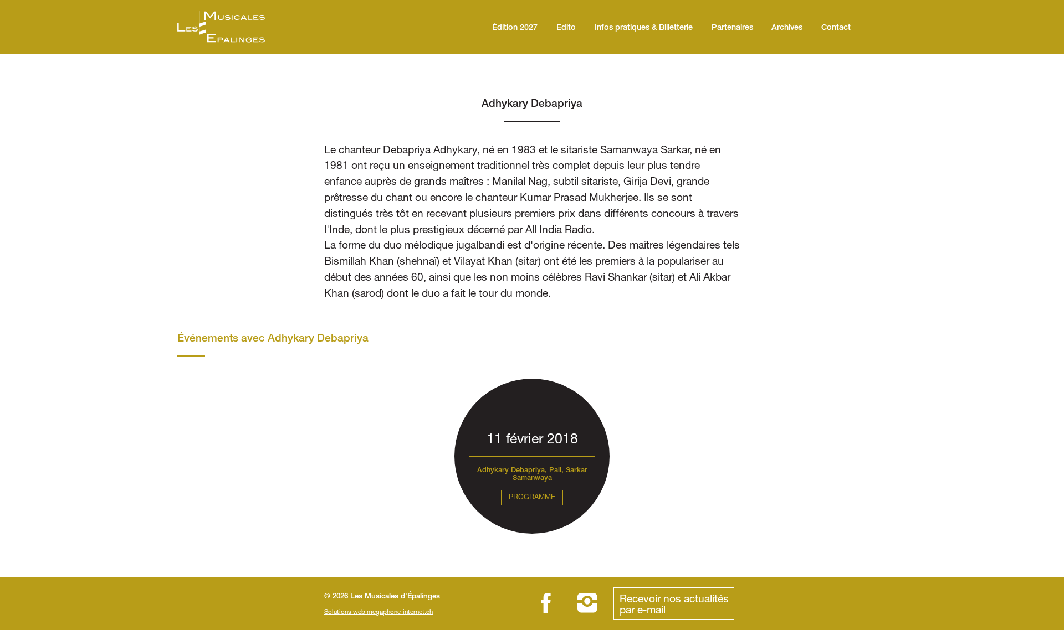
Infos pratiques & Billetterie (644, 28)
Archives (786, 28)
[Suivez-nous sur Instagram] (587, 603)
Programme (532, 497)
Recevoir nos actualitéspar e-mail (674, 603)
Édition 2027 (515, 28)
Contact (836, 28)
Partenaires (732, 28)
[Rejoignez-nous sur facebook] (546, 603)
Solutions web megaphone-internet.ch (378, 611)
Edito (566, 28)
